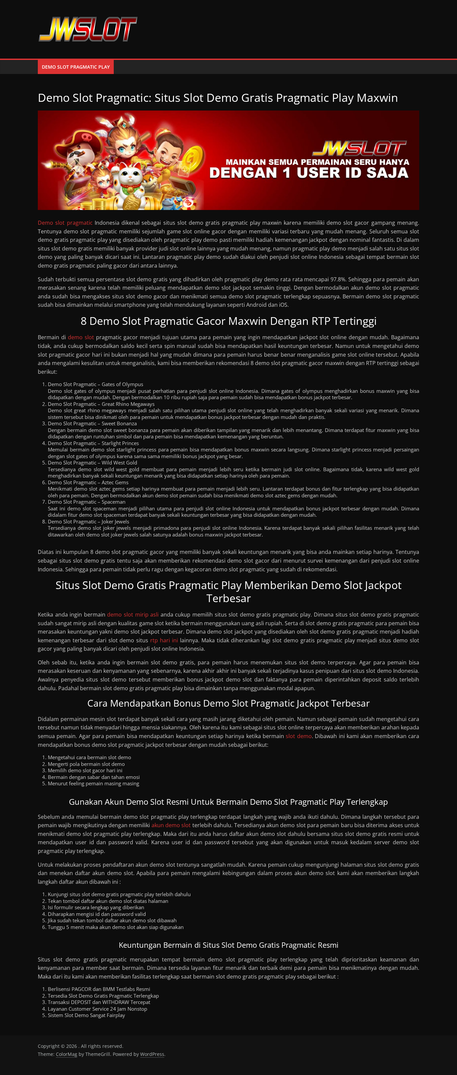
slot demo (298, 736)
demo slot (81, 337)
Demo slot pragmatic (65, 222)
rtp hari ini (164, 640)
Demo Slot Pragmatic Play (76, 67)
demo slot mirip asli (133, 614)
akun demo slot (171, 825)
